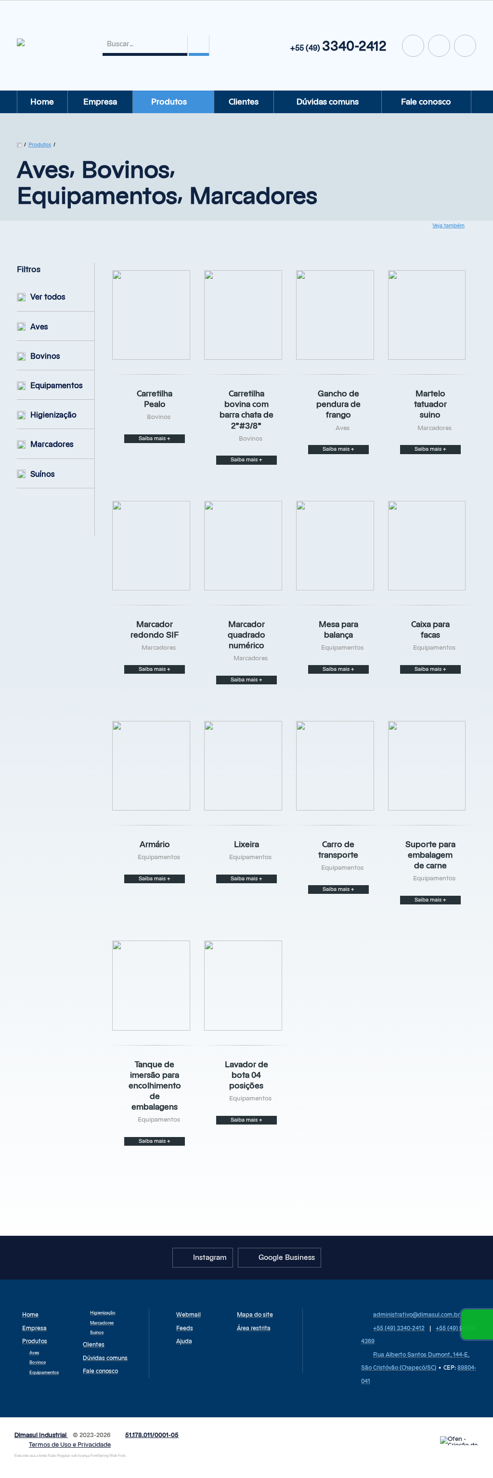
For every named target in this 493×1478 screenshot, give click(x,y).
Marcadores (52, 444)
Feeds (184, 1328)
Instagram (439, 46)
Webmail (188, 1315)
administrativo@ (416, 1315)
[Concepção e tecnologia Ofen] (459, 1440)
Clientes (244, 102)
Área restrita (254, 1328)
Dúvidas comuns (328, 102)
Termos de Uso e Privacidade (70, 1445)
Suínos (42, 474)
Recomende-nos (465, 46)
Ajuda (184, 1341)
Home (42, 102)
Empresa (100, 102)
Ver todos (47, 297)
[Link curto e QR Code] (29, 1451)
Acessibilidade (29, 1413)
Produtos (169, 102)
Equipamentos (56, 386)
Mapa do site (255, 1315)
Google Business (413, 46)
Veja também (448, 225)
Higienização (53, 415)
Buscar (199, 45)
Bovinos (45, 356)
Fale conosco (426, 102)
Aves (39, 327)
